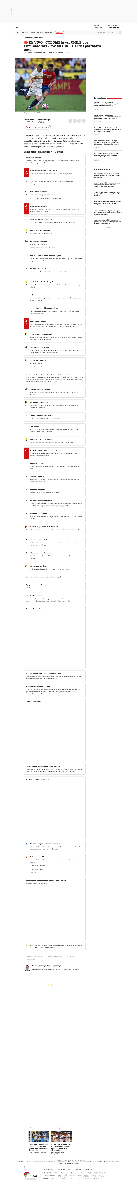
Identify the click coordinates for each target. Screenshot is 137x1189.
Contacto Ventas (31, 1167)
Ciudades (40, 32)
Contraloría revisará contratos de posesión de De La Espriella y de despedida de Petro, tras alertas (106, 155)
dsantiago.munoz (54, 120)
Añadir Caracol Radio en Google (39, 127)
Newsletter (116, 32)
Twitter (75, 121)
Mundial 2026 (31, 959)
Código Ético (89, 1169)
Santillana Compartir (74, 1172)
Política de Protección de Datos (110, 1167)
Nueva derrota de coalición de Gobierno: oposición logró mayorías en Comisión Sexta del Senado (108, 104)
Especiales (59, 32)
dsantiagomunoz (51, 120)
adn (95, 1172)
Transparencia (78, 1169)
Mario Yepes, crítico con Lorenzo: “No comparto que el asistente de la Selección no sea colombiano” (107, 184)
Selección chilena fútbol (55, 956)
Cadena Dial (79, 1175)
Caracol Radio (68, 26)
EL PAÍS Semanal (86, 1175)
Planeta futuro (93, 1175)
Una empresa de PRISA (30, 1174)
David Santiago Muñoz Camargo (37, 120)
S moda (80, 1178)
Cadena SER (82, 1172)
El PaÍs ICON (72, 1178)
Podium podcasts (64, 1178)
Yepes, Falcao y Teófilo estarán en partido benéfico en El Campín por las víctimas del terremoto (107, 221)
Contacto (20, 1167)
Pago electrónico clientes (54, 1167)
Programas (49, 32)
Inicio (18, 32)
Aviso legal (96, 1167)
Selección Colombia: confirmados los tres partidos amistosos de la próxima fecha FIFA (107, 194)
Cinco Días (72, 1175)
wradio (65, 1175)
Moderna (55, 1178)
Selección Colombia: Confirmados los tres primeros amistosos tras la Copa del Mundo (107, 175)
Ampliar (82, 62)
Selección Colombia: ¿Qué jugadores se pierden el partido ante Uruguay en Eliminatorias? (38, 1147)
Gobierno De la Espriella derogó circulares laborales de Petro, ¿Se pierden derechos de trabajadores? (106, 142)
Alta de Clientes (68, 1167)
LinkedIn (79, 121)
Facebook (70, 121)
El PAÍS (46, 1172)
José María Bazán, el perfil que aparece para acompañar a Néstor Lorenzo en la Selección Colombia (108, 212)
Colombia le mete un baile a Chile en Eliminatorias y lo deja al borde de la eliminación (61, 1147)
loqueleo (88, 1178)
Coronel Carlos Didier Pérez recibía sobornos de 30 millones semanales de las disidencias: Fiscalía (107, 129)
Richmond (45, 1178)
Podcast (33, 32)
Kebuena (101, 1175)
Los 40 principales (54, 1172)
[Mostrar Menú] (17, 26)
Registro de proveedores (83, 1167)
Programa (98, 28)
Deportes (25, 32)
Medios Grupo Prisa (30, 1179)
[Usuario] (120, 32)
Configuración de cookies (64, 1169)
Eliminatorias (70, 956)
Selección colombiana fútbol (35, 956)
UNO (59, 1175)
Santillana (63, 1172)
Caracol (102, 1172)
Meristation (97, 1178)
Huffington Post (49, 1175)
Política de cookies (49, 1169)
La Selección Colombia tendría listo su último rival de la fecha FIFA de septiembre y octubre (107, 203)
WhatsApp (84, 121)
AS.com (89, 1172)
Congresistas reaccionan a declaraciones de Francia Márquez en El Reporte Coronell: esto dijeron (107, 116)
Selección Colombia (34, 37)
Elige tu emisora (113, 28)
